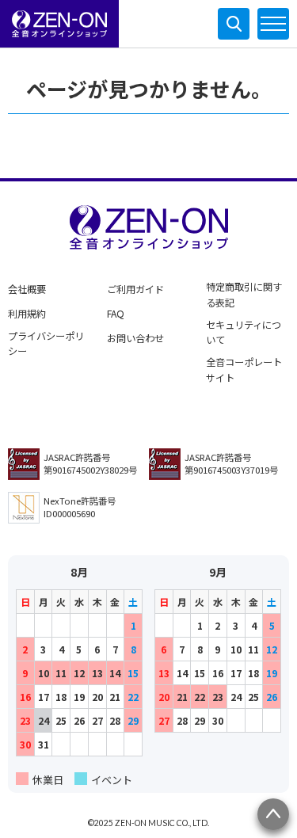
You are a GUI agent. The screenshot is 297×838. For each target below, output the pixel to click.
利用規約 (27, 314)
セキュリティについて (243, 333)
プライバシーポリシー (46, 344)
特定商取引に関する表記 (244, 295)
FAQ (115, 314)
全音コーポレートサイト (244, 370)
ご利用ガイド (135, 289)
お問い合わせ (135, 338)
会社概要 (27, 289)
